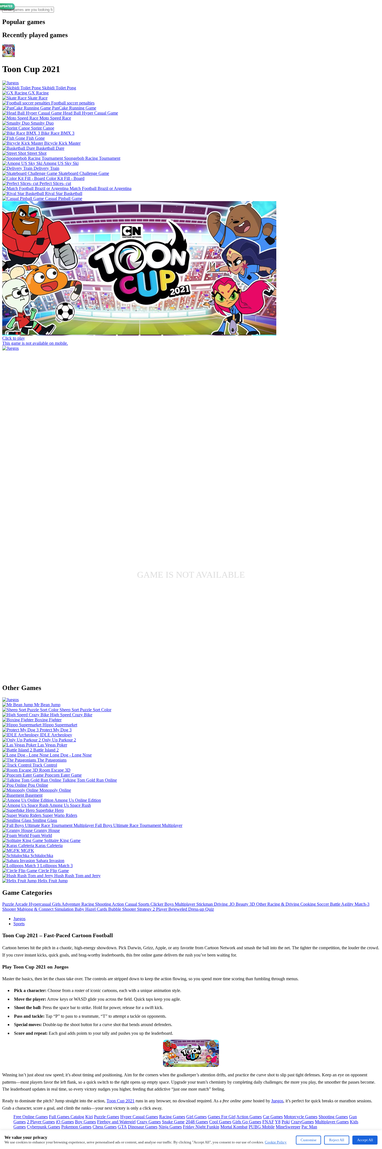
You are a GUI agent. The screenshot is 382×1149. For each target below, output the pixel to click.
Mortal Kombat (233, 1126)
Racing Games (172, 1116)
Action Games (249, 1116)
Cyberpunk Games (43, 1126)
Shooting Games (333, 1116)
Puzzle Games (106, 1116)
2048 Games (197, 1121)
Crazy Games (149, 1121)
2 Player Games (41, 1121)
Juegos (19, 918)
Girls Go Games (246, 1121)
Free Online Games (30, 1116)
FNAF (268, 1121)
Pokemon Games (76, 1126)
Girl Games (196, 1116)
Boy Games (85, 1121)
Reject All (336, 1140)
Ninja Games (170, 1126)
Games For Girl (221, 1116)
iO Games (65, 1121)
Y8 (277, 1121)
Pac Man (309, 1126)
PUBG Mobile (262, 1126)
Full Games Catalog (66, 1116)
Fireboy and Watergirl (116, 1121)
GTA (122, 1126)
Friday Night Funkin (201, 1126)
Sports (19, 923)
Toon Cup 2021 (121, 1100)
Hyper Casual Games (139, 1116)
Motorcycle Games (300, 1116)
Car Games (273, 1116)
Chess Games (105, 1126)
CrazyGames (302, 1121)
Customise (309, 1140)
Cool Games (220, 1121)
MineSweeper (288, 1126)
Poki (286, 1121)
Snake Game (173, 1121)
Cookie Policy (276, 1142)
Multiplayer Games (332, 1121)
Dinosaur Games (142, 1126)
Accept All (365, 1140)
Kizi (89, 1116)
